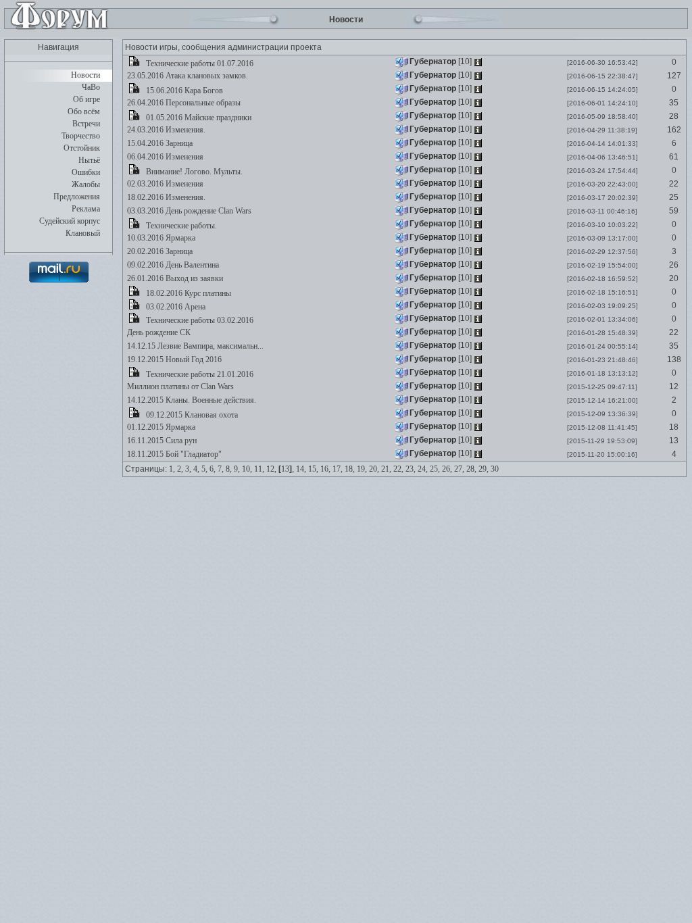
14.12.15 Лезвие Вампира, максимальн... (194, 346)
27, (459, 469)
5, (204, 469)
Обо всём (84, 111)
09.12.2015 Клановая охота (191, 415)
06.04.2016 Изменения (164, 156)
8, (229, 469)
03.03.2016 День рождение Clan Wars (188, 211)
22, (398, 469)
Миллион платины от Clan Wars (179, 386)
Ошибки (86, 172)
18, (350, 469)
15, (313, 469)
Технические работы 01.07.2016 (198, 63)
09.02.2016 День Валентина (172, 265)
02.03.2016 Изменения (164, 184)
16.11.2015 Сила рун (161, 440)
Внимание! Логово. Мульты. (193, 171)
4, (196, 469)
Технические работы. (180, 225)
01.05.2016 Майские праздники (197, 117)
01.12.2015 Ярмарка (160, 427)
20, (374, 469)
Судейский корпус (69, 221)
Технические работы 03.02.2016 (198, 320)
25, (435, 469)
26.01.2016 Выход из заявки (174, 278)
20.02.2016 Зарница (159, 251)
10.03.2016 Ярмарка (160, 238)
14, (301, 469)
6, (212, 469)
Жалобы (86, 184)
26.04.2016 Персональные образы (183, 102)
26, (447, 469)
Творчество (80, 136)
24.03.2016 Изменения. (165, 129)
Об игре (86, 99)
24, (423, 469)
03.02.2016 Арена (174, 306)
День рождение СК (158, 332)
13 (285, 469)
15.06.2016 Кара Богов (183, 90)
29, (483, 469)
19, (362, 469)
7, (221, 469)
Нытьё (89, 160)
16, (325, 469)
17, (337, 469)
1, (172, 469)
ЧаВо (91, 87)
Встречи (86, 123)
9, (237, 469)
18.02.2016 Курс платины (187, 293)
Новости (85, 75)
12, (271, 469)
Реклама (86, 209)
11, (259, 469)
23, (410, 469)
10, (247, 469)
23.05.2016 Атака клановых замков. (186, 75)
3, (188, 469)
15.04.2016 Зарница (159, 143)
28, (471, 469)
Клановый (83, 233)
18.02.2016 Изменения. (165, 197)
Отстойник (82, 148)
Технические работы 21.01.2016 (198, 374)
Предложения (76, 196)
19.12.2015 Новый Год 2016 (173, 359)
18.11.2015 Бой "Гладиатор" (173, 454)
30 (495, 469)
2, (180, 469)
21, (386, 469)
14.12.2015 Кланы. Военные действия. (190, 400)
